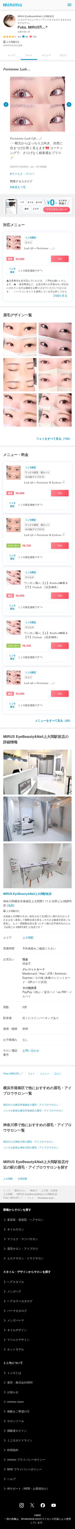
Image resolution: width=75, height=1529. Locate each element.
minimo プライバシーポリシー (26, 1459)
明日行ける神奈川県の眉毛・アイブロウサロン (28, 1141)
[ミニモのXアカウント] (32, 1506)
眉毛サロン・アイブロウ (22, 1248)
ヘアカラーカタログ (19, 1301)
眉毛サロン (20, 1190)
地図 (10, 905)
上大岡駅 (8, 1194)
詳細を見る (60, 295)
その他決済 (29, 988)
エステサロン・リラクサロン (25, 1258)
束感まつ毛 (19, 187)
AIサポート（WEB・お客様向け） (28, 1488)
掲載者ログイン (17, 1431)
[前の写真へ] (6, 104)
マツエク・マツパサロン (22, 1239)
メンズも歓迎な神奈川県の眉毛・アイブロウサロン (30, 1147)
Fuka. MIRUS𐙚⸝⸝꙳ (13, 1197)
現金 (25, 959)
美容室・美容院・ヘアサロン (25, 1220)
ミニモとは (14, 1373)
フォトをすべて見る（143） (54, 438)
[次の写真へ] (69, 104)
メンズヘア (14, 1291)
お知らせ (12, 1392)
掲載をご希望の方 (18, 1411)
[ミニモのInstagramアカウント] (21, 1506)
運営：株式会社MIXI (20, 1382)
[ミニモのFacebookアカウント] (43, 1506)
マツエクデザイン (18, 1339)
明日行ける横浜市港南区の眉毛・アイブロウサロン (30, 1104)
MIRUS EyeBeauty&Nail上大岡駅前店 (37, 1194)
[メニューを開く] (69, 4)
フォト (30, 1197)
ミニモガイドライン (19, 1440)
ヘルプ (11, 1479)
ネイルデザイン (17, 1330)
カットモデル (15, 1349)
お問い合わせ (30, 1050)
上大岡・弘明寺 (49, 1190)
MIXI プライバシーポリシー (24, 1469)
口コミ (63, 55)
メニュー (46, 55)
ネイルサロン (15, 1229)
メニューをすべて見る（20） (53, 720)
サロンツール (15, 1421)
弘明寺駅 (22, 1178)
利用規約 (12, 1450)
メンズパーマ (15, 1320)
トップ (6, 1190)
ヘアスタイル (15, 1282)
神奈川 (33, 1190)
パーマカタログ (17, 1311)
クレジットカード (33, 969)
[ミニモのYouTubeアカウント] (53, 1506)
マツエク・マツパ (23, 174)
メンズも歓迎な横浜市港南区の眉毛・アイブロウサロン (33, 1110)
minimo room (15, 1402)
